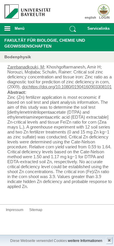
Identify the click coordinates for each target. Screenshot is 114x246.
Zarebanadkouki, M (25, 66)
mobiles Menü (25, 30)
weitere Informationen (85, 241)
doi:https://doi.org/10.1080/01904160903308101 (67, 86)
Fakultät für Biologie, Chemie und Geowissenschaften (44, 43)
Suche (73, 29)
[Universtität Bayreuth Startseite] (25, 9)
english (90, 17)
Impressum (14, 210)
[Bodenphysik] (101, 10)
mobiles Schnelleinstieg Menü (97, 30)
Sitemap (35, 210)
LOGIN (104, 17)
